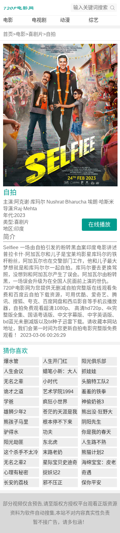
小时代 (50, 381)
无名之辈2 (15, 462)
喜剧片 (35, 34)
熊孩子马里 (16, 421)
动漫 (65, 20)
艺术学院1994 (58, 391)
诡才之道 (13, 391)
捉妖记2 (51, 472)
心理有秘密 (16, 472)
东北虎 (50, 442)
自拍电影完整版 (89, 328)
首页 (8, 34)
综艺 (93, 20)
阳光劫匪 (13, 442)
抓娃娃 (89, 371)
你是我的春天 (96, 432)
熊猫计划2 (93, 452)
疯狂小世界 (55, 401)
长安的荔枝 (16, 482)
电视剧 (39, 20)
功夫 (48, 432)
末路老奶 (52, 452)
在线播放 (99, 225)
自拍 (51, 34)
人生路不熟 (94, 442)
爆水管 (11, 361)
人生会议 (13, 371)
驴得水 (11, 432)
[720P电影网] (18, 7)
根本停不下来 (57, 421)
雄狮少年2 (15, 411)
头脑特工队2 (95, 381)
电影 (8, 20)
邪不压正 (52, 482)
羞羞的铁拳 (94, 391)
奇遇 (86, 472)
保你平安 (91, 482)
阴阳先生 (91, 421)
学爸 (9, 401)
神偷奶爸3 (93, 401)
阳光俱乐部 (94, 361)
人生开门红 (55, 361)
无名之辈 (13, 381)
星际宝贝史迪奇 (60, 462)
